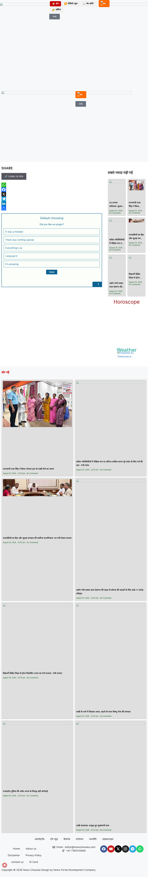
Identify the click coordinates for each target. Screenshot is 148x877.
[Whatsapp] (140, 849)
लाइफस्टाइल (107, 839)
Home (16, 848)
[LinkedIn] (51, 203)
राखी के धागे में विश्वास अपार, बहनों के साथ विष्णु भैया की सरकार (103, 712)
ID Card (33, 862)
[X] (51, 194)
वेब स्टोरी (88, 3)
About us (31, 848)
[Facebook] (51, 189)
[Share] (51, 208)
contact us (17, 862)
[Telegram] (51, 199)
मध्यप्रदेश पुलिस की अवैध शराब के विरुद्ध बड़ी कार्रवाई (25, 791)
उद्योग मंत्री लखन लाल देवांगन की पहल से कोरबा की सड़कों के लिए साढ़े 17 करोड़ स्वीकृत (116, 285)
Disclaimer (14, 855)
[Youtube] (111, 849)
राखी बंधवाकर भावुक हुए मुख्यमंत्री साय (92, 825)
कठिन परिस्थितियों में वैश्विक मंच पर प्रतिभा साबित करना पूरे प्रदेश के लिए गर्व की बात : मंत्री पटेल (116, 241)
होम (55, 3)
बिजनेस (67, 839)
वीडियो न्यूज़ (70, 3)
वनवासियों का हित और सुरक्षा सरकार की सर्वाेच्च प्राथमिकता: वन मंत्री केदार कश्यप (136, 237)
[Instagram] (125, 849)
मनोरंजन (79, 839)
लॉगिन (56, 10)
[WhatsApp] (51, 185)
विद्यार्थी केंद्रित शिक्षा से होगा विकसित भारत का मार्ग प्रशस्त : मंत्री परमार (136, 276)
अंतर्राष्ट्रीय (39, 839)
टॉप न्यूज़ (54, 839)
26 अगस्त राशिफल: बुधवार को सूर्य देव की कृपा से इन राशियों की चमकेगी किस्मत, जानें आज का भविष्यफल (116, 204)
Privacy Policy (33, 855)
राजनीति (93, 839)
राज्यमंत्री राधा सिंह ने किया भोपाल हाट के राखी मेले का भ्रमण (134, 204)
